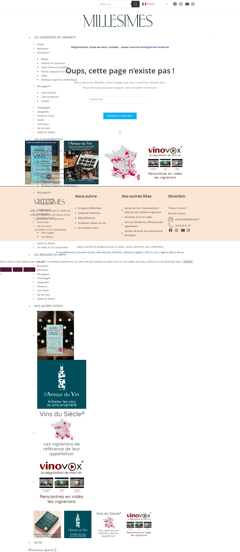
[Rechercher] (135, 4)
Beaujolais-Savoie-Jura (49, 150)
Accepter (6, 269)
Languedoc (43, 111)
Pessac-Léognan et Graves (55, 71)
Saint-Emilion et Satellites (55, 67)
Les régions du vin (48, 255)
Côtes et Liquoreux (51, 181)
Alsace (40, 44)
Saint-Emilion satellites (53, 169)
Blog (38, 542)
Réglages (29, 269)
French (150, 3)
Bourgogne (43, 86)
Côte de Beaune (50, 96)
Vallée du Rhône (46, 132)
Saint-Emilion (48, 165)
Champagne (43, 107)
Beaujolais (42, 265)
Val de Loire (43, 128)
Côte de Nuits (48, 92)
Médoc (45, 59)
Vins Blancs (47, 236)
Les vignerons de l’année (53, 37)
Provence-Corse (45, 115)
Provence (42, 286)
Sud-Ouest (43, 124)
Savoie (40, 119)
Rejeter (18, 269)
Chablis (45, 101)
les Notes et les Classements (52, 247)
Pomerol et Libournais (53, 63)
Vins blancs (47, 203)
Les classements (47, 139)
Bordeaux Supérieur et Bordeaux (59, 79)
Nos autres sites (47, 306)
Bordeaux (42, 52)
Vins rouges (47, 199)
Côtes (44, 75)
